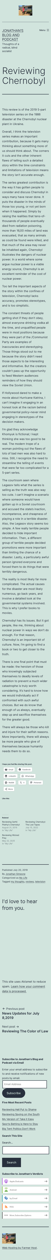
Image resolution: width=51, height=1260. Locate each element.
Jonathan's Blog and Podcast (12, 35)
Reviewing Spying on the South (21, 1114)
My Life (23, 877)
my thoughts (17, 881)
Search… (7, 1142)
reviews (30, 881)
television (40, 881)
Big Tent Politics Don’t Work (18, 1128)
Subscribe (14, 1093)
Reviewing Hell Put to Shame (19, 1109)
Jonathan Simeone (15, 873)
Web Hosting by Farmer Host (19, 1247)
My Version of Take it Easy (18, 1119)
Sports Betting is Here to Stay (20, 1123)
